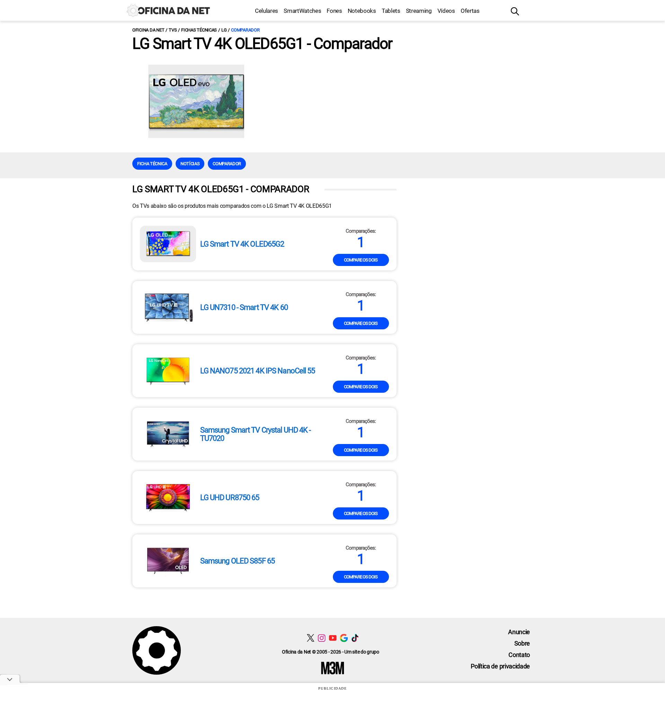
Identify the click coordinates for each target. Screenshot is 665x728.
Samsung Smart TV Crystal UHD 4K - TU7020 (255, 434)
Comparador (245, 30)
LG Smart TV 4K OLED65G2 (242, 244)
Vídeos (446, 10)
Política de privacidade (500, 666)
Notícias (190, 163)
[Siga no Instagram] (321, 637)
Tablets (391, 10)
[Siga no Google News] (343, 637)
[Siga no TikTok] (355, 637)
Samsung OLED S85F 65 (237, 561)
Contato (519, 654)
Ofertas (470, 10)
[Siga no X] (310, 637)
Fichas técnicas (199, 30)
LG (224, 30)
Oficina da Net (148, 30)
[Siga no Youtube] (332, 637)
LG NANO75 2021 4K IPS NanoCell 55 (257, 371)
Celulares (266, 10)
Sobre (522, 643)
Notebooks (362, 10)
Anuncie (519, 632)
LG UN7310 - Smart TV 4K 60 (244, 307)
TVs (173, 30)
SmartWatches (302, 10)
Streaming (419, 10)
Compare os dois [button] (361, 260)
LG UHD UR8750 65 (229, 498)
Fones (334, 10)
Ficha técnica (152, 163)
